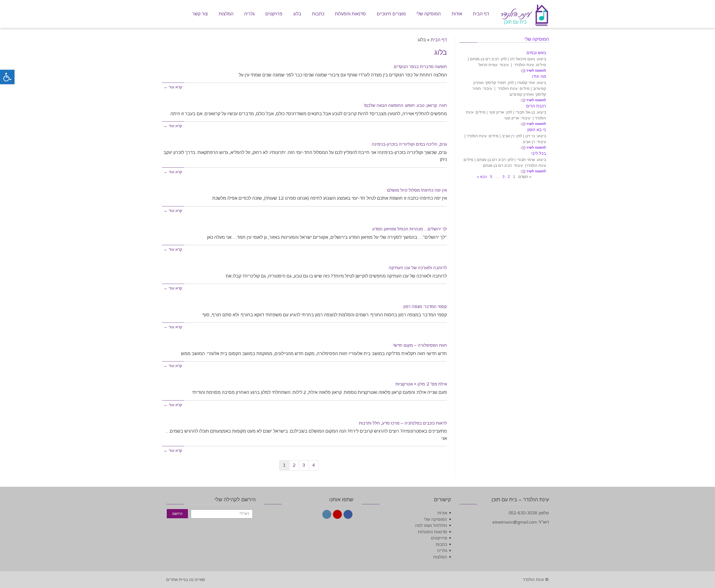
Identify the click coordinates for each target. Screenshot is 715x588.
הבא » (482, 177)
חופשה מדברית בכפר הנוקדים (420, 66)
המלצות (440, 557)
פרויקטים (439, 538)
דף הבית (439, 40)
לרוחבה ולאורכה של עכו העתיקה (418, 267)
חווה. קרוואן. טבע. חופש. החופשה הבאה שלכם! (405, 105)
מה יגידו (539, 76)
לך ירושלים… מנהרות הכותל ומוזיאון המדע (409, 229)
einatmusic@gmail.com (514, 522)
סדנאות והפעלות (432, 531)
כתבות (441, 544)
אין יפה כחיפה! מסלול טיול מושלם (417, 190)
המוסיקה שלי (435, 519)
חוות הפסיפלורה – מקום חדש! (420, 345)
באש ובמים (536, 52)
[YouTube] (337, 514)
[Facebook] (348, 514)
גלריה (442, 550)
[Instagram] (326, 514)
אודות (442, 512)
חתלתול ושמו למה (431, 525)
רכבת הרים (536, 106)
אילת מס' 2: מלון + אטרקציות (421, 384)
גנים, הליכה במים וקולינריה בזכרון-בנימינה (409, 144)
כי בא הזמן (536, 129)
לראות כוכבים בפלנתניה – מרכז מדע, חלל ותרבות (403, 423)
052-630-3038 (523, 512)
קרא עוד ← (173, 87)
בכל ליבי (538, 153)
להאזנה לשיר (535, 71)
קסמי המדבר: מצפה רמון (425, 306)
